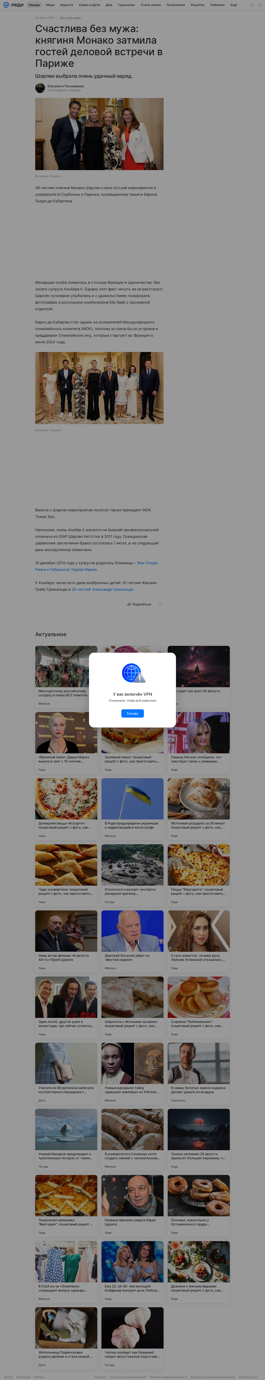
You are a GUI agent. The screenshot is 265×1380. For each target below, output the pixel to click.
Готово (132, 713)
